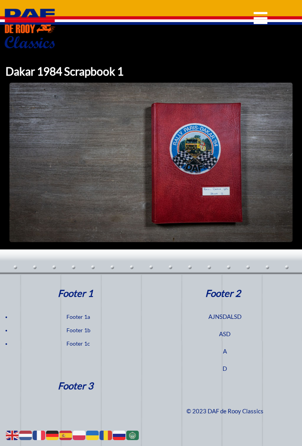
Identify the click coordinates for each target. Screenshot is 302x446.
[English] (12, 435)
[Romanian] (106, 435)
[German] (52, 435)
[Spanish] (66, 435)
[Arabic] (133, 435)
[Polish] (79, 435)
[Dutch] (26, 435)
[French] (39, 435)
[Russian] (119, 435)
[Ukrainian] (92, 435)
